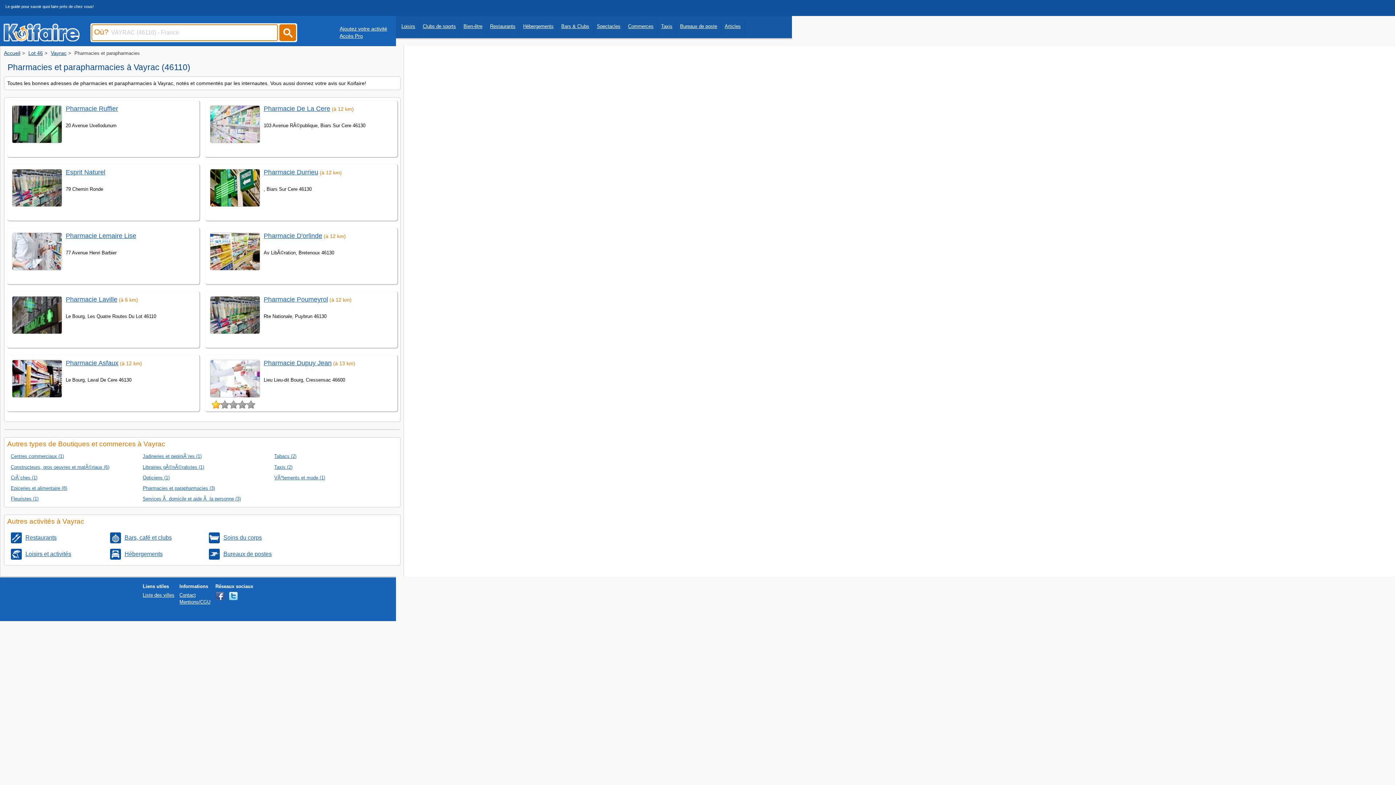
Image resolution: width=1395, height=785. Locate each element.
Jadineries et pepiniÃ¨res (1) (172, 456)
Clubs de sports (439, 26)
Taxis (666, 26)
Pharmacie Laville (91, 299)
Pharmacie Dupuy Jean (298, 363)
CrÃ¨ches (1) (24, 477)
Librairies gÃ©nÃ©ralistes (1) (173, 467)
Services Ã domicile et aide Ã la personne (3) (192, 499)
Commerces (641, 26)
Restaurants (502, 26)
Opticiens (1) (156, 477)
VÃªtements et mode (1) (299, 477)
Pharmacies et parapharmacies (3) (179, 488)
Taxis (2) (283, 467)
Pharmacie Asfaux (92, 363)
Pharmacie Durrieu (291, 172)
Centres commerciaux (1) (37, 456)
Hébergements (538, 26)
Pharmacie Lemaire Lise (101, 235)
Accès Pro (351, 36)
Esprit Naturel (85, 172)
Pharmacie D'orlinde (293, 235)
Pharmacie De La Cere (297, 108)
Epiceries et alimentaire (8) (39, 488)
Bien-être (473, 26)
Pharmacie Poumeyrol (296, 299)
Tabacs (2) (285, 456)
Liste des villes (158, 595)
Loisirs (408, 26)
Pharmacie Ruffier (92, 108)
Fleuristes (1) (25, 499)
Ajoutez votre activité (363, 29)
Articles (733, 26)
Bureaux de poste (698, 26)
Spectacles (608, 26)
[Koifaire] (42, 39)
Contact (187, 595)
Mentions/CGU (194, 602)
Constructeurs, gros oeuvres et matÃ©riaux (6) (60, 467)
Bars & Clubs (575, 26)
